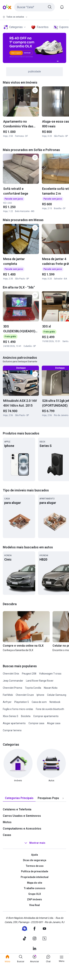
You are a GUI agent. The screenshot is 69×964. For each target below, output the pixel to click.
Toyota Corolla (33, 687)
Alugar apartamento (14, 723)
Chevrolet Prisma (12, 687)
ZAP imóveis (34, 899)
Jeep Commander (13, 680)
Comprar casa (36, 723)
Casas (7, 835)
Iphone (40, 694)
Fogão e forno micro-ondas (18, 709)
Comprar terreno (12, 730)
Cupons (63, 27)
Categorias (16, 27)
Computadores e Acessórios (22, 828)
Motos (7, 822)
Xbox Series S (10, 716)
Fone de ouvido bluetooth (50, 709)
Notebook (55, 702)
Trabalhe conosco (34, 888)
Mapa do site (34, 882)
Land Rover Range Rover (39, 680)
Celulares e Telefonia (17, 809)
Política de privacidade (34, 871)
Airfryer (7, 702)
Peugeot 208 (29, 673)
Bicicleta (25, 716)
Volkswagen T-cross (50, 673)
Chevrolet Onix (11, 673)
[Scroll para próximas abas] (63, 798)
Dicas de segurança (34, 860)
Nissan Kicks (51, 687)
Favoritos (42, 27)
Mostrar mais (37, 842)
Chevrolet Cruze (25, 694)
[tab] (19, 798)
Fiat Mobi (8, 694)
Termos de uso (35, 865)
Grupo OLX (34, 894)
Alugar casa (53, 723)
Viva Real (34, 905)
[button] (34, 7)
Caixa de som (39, 702)
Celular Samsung (56, 694)
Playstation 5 (21, 702)
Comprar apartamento (46, 716)
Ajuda (34, 854)
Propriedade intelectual (34, 877)
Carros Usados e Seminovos (22, 815)
